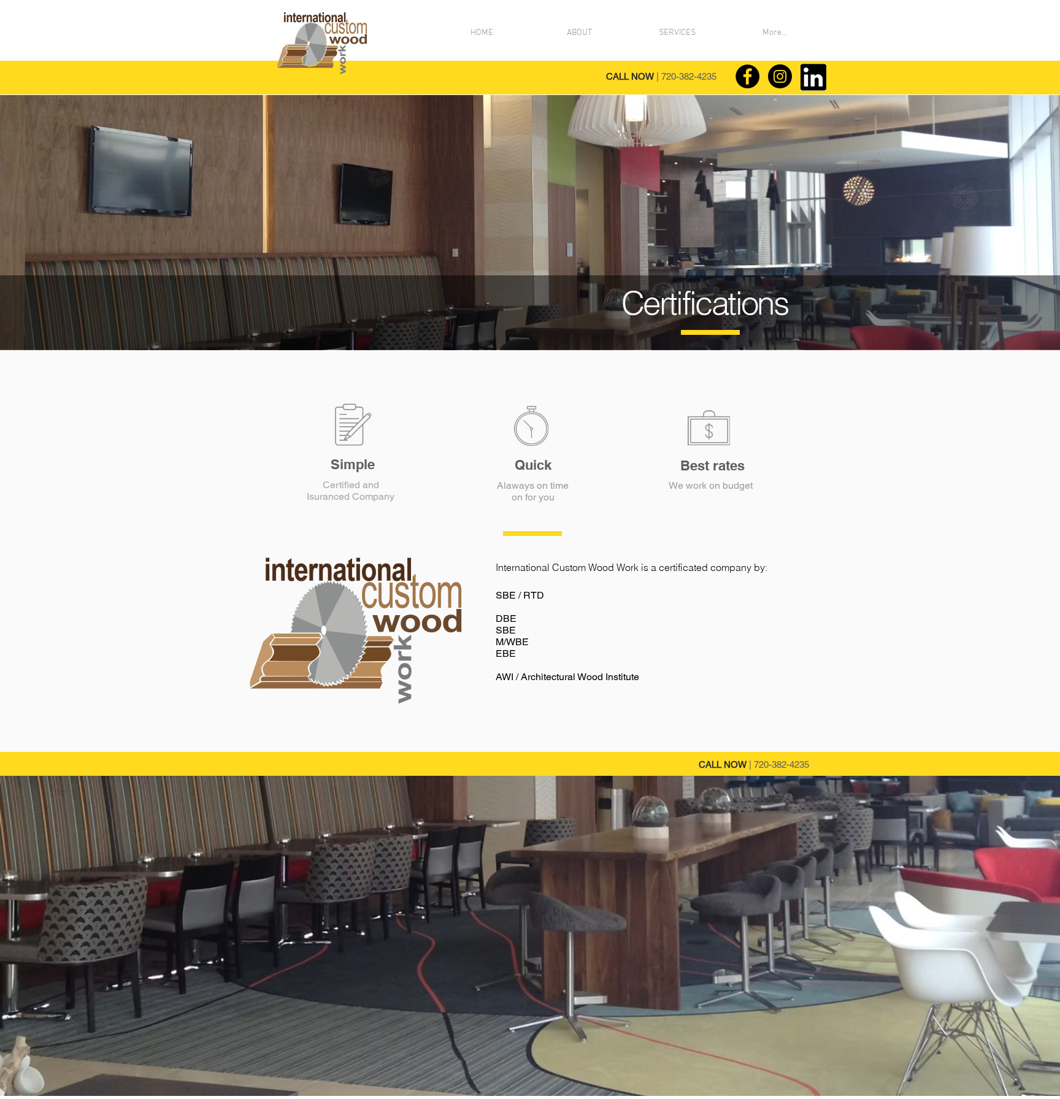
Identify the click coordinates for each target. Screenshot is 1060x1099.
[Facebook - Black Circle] (747, 76)
